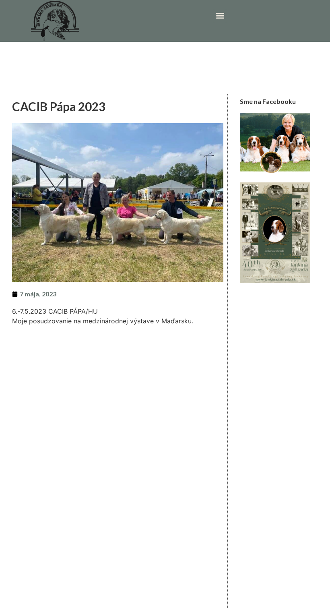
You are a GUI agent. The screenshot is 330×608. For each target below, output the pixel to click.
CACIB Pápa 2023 (58, 106)
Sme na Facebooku (268, 101)
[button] (220, 16)
